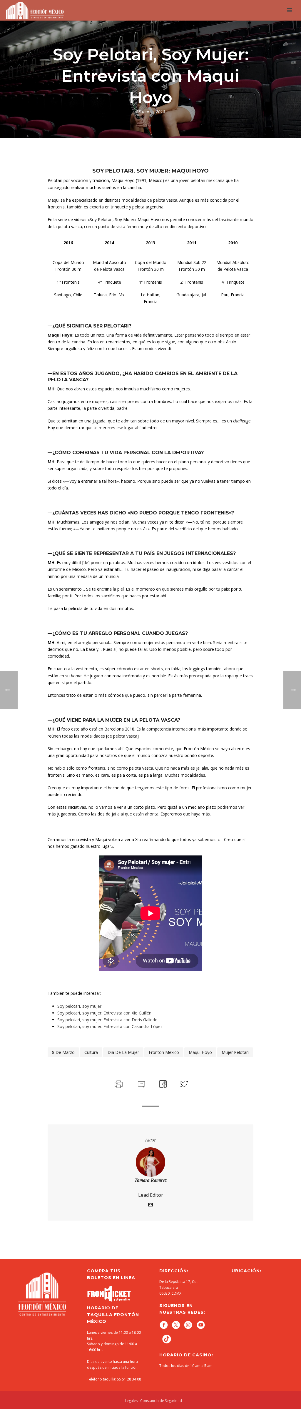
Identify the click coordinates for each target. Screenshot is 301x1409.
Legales (131, 1400)
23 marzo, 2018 (150, 111)
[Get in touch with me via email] (150, 1205)
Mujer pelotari (235, 1052)
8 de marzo (63, 1052)
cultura (91, 1052)
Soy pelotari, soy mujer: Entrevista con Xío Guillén (104, 1013)
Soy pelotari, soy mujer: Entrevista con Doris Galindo (107, 1019)
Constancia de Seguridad (161, 1400)
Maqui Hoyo (200, 1052)
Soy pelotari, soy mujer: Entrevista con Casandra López (110, 1026)
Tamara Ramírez (151, 1180)
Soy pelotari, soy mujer (79, 1006)
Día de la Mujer (123, 1052)
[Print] (118, 1083)
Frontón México (164, 1052)
